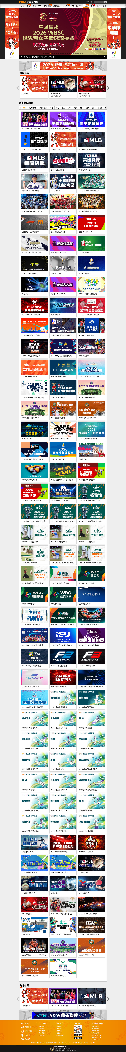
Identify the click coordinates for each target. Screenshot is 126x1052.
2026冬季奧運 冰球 (57, 748)
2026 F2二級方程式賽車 (59, 666)
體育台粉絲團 (95, 1028)
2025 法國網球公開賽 (86, 955)
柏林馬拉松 (26, 934)
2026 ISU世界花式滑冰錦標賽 (89, 377)
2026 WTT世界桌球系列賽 (31, 356)
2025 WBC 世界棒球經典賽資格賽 (62, 624)
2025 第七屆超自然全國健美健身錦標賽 (35, 955)
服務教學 (59, 1033)
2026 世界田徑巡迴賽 (29, 377)
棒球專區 (56, 6)
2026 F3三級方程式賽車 (87, 666)
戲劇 (98, 6)
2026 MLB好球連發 (57, 170)
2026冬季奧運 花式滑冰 (30, 728)
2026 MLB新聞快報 (29, 170)
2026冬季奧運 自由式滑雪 (88, 769)
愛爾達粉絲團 (95, 1026)
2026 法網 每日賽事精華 (87, 418)
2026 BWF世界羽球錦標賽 (31, 129)
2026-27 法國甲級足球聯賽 (31, 149)
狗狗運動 (32, 108)
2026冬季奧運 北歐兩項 (59, 790)
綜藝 (104, 6)
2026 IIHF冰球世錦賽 (58, 397)
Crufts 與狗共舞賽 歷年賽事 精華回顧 (35, 583)
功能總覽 (41, 1035)
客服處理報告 (60, 1035)
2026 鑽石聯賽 (84, 356)
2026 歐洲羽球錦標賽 (86, 335)
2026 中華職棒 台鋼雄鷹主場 (89, 191)
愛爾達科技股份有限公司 (38, 1042)
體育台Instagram (96, 1035)
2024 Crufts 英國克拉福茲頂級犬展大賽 (92, 521)
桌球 (82, 108)
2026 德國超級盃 (56, 273)
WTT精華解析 (84, 893)
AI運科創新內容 (27, 852)
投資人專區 (28, 1031)
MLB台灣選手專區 (85, 170)
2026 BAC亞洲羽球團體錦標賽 (32, 645)
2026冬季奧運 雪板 (85, 810)
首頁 (22, 6)
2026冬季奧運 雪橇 (28, 790)
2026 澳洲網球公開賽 (29, 872)
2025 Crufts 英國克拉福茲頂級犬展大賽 (64, 521)
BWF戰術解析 (84, 94)
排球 (94, 108)
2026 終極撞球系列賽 (29, 480)
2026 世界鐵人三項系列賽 (88, 438)
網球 (75, 108)
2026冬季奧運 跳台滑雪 (59, 810)
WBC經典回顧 (56, 604)
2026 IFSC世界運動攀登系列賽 (33, 397)
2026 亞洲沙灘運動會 (58, 459)
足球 (57, 108)
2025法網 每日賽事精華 (30, 976)
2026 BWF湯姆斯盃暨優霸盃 (89, 315)
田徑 (100, 108)
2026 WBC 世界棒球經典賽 (60, 583)
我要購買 (47, 6)
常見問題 (59, 1026)
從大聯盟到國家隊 (85, 604)
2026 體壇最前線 (56, 315)
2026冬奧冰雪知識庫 (86, 831)
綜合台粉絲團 (95, 1033)
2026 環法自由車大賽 (58, 232)
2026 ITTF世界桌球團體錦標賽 (61, 356)
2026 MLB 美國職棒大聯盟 (88, 149)
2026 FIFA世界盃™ (85, 232)
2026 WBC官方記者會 (86, 583)
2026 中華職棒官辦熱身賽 (31, 624)
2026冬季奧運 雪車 (85, 728)
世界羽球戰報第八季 (86, 852)
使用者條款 (42, 1031)
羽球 (69, 108)
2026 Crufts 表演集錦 (29, 562)
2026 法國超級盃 (85, 273)
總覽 (24, 108)
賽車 (88, 108)
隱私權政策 (42, 1033)
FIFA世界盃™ (77, 6)
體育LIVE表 (37, 6)
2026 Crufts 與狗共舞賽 (87, 542)
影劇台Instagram (96, 1037)
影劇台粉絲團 (95, 1031)
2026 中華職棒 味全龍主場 (60, 211)
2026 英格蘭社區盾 (85, 253)
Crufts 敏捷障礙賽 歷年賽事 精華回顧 (92, 562)
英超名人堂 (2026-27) (58, 294)
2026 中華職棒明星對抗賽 (88, 294)
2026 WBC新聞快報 (29, 604)
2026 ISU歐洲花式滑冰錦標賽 (32, 707)
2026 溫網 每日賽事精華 (30, 418)
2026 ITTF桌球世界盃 (58, 377)
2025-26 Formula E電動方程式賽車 (91, 686)
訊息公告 (59, 1028)
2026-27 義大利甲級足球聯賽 (89, 129)
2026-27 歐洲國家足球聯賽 (31, 666)
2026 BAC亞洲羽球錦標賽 (31, 335)
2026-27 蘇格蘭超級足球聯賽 (32, 253)
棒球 (51, 108)
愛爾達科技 (28, 1027)
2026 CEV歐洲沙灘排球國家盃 (32, 459)
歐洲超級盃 (26, 294)
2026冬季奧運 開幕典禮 (59, 707)
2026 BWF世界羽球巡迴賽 (31, 315)
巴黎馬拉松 (83, 459)
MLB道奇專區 (55, 191)
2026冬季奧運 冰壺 (57, 769)
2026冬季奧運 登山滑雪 (59, 728)
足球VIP (66, 6)
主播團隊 (27, 1035)
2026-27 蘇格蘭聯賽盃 (30, 273)
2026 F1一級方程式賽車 (30, 232)
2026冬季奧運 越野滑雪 (30, 769)
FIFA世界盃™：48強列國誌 (60, 500)
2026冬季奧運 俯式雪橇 (30, 810)
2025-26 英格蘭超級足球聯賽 (89, 645)
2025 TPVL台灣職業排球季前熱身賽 (63, 914)
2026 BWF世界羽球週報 (59, 686)
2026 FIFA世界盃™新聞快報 (32, 500)
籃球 (63, 108)
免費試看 (41, 1026)
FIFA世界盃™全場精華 (87, 480)
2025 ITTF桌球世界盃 (58, 976)
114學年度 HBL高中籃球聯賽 (89, 934)
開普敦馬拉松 (27, 438)
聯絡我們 (92, 1042)
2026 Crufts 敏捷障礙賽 (30, 542)
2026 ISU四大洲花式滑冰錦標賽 (62, 645)
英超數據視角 (55, 893)
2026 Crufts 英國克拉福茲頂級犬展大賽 (92, 500)
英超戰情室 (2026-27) (58, 253)
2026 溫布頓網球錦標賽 (87, 397)
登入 (87, 2)
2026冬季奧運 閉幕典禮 (87, 707)
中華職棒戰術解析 (28, 893)
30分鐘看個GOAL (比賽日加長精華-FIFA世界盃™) (68, 480)
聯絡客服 (59, 1031)
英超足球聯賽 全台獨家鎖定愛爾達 (35, 57)
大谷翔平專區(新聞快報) (30, 191)
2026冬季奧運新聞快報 (59, 831)
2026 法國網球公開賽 (58, 418)
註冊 (92, 2)
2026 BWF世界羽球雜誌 (59, 852)
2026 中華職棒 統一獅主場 (88, 211)
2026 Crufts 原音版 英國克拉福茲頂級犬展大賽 (38, 521)
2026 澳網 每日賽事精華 (59, 872)
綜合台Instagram (96, 1039)
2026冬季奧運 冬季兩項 (87, 748)
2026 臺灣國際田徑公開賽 (60, 438)
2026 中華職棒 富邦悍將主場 (32, 211)
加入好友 (27, 1039)
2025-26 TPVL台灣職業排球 (88, 624)
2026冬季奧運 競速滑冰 (30, 831)
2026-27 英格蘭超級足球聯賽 (61, 129)
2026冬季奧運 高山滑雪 (30, 748)
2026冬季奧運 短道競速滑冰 (88, 790)
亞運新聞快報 (26, 94)
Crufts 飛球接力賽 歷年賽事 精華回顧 (63, 562)
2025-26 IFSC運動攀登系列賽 (61, 934)
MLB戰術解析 (55, 94)
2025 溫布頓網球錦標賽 (59, 955)
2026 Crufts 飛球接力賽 (59, 542)
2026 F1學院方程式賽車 (30, 686)
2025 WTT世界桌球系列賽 (88, 914)
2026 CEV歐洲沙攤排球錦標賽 (61, 335)
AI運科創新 (43, 108)
